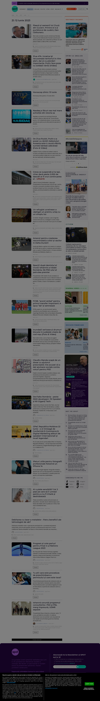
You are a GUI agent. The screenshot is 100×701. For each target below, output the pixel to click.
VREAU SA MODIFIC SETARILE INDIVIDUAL (88, 688)
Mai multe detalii (11, 682)
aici (15, 692)
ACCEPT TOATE (89, 684)
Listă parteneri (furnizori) (51, 688)
